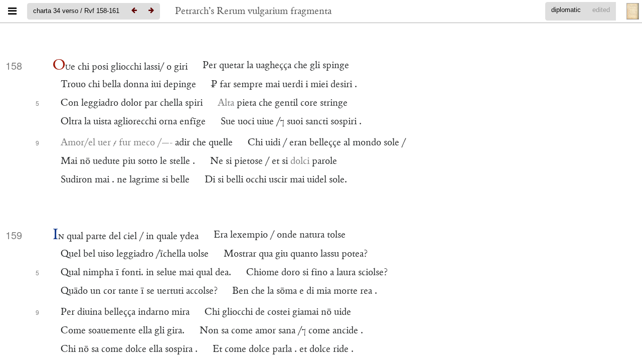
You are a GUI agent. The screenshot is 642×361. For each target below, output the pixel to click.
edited (601, 10)
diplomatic (566, 10)
